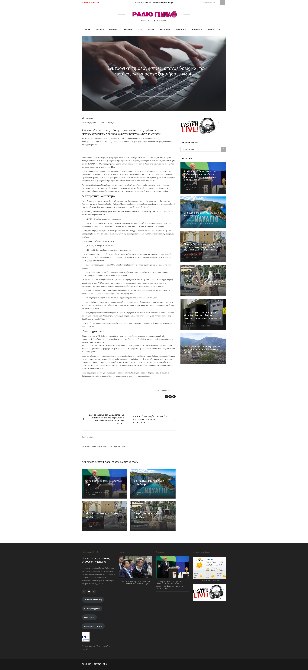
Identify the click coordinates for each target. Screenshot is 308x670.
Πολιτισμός (151, 492)
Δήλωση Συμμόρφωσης (93, 626)
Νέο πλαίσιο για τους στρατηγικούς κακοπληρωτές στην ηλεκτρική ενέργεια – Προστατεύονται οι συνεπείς (203, 315)
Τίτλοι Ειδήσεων (92, 492)
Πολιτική (95, 494)
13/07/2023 (125, 589)
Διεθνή (88, 494)
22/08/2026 (191, 185)
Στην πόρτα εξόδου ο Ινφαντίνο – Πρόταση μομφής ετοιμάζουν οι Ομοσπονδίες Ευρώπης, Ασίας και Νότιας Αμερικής (200, 175)
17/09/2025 (148, 100)
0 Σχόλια (163, 100)
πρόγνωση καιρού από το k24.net (211, 580)
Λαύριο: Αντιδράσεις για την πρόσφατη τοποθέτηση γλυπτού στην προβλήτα (203, 282)
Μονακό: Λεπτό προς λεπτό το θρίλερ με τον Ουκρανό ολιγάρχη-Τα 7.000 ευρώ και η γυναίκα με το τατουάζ (202, 247)
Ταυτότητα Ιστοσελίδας (93, 600)
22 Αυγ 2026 (92, 490)
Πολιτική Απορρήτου (92, 609)
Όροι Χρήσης (89, 617)
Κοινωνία (202, 326)
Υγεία (136, 494)
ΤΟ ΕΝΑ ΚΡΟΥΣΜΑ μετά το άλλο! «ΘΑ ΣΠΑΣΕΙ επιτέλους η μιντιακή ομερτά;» (135, 583)
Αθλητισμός (103, 492)
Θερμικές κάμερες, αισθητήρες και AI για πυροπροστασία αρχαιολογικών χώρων (202, 349)
